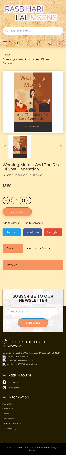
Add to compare (33, 223)
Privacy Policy (9, 418)
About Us (7, 404)
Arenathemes (42, 447)
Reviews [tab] (12, 265)
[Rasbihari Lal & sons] (33, 13)
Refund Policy (9, 428)
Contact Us (8, 408)
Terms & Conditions (12, 423)
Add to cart (17, 211)
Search (6, 413)
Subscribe (33, 322)
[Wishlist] (27, 43)
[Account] (60, 43)
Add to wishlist (11, 223)
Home (6, 55)
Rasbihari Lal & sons (28, 175)
